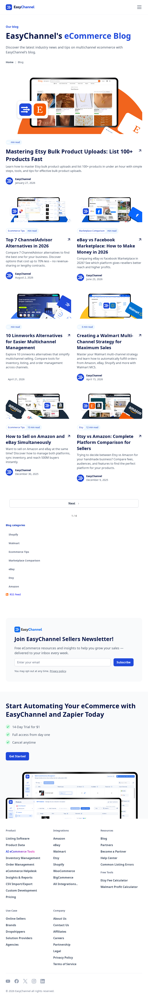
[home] (20, 7)
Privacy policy (58, 671)
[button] (138, 7)
